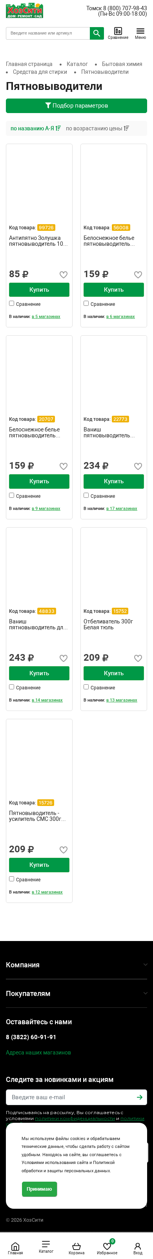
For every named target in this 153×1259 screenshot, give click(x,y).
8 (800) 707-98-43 (125, 8)
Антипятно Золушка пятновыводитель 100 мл (37, 241)
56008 (121, 227)
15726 (46, 803)
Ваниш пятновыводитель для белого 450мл (37, 624)
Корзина (76, 1253)
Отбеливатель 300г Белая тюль (108, 624)
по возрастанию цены (95, 128)
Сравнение (118, 37)
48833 (47, 611)
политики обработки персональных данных (75, 1121)
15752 (120, 611)
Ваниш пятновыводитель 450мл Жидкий (107, 433)
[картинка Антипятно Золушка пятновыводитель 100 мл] (39, 177)
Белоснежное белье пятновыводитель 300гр (109, 241)
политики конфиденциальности (75, 1118)
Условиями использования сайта (55, 1162)
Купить (39, 289)
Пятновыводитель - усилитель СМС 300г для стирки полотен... (36, 816)
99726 (46, 227)
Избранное (107, 1247)
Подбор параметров (79, 105)
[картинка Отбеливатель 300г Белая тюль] (114, 560)
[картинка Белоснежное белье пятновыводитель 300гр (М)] (39, 368)
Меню (140, 37)
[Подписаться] (139, 1097)
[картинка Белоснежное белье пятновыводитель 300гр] (114, 177)
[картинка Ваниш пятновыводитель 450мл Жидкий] (114, 368)
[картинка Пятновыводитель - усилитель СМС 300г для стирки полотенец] (39, 752)
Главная (15, 1253)
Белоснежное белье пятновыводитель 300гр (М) (34, 433)
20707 (46, 419)
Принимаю (39, 1189)
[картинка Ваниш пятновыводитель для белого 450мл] (39, 560)
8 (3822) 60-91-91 (31, 1037)
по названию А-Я (33, 128)
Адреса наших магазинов (38, 1052)
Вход (137, 1253)
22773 (120, 419)
